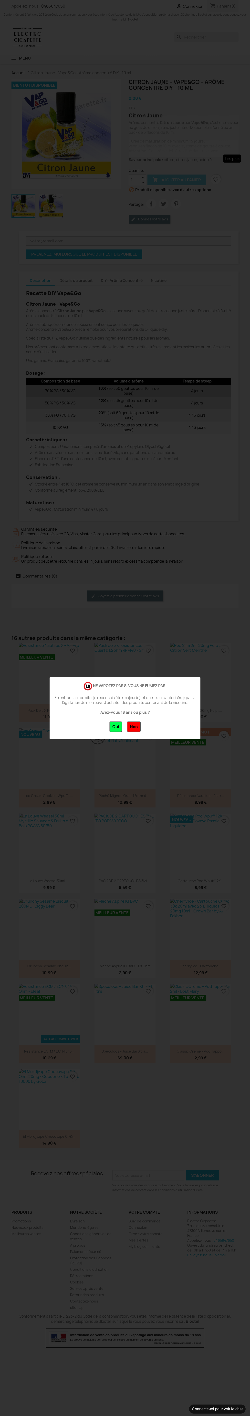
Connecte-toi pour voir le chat (217, 1409)
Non (134, 726)
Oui (115, 726)
